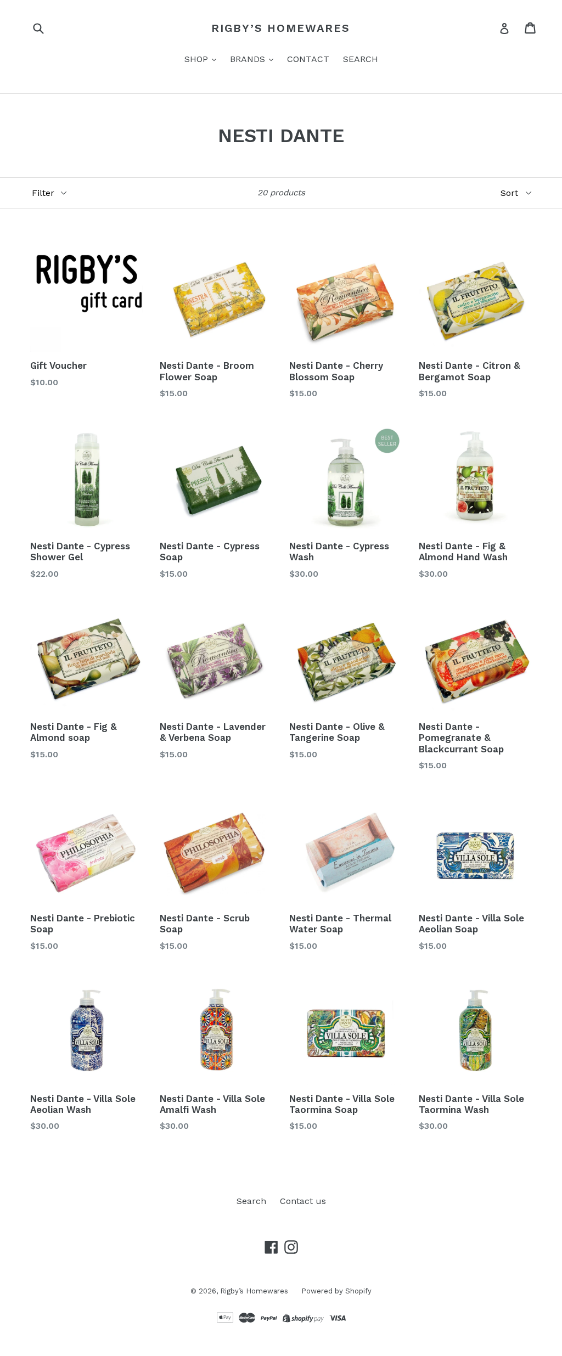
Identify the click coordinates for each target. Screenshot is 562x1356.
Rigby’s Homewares (280, 28)
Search (251, 1201)
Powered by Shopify (336, 1291)
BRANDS (249, 59)
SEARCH (360, 59)
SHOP (197, 59)
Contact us (303, 1201)
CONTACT (308, 59)
